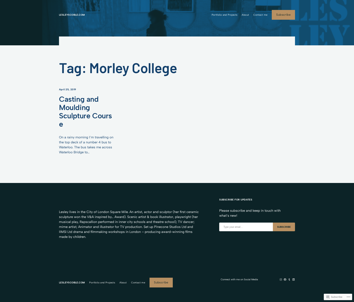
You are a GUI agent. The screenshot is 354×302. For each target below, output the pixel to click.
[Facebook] (285, 279)
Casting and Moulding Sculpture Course (85, 111)
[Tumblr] (289, 279)
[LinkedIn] (293, 279)
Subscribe (283, 14)
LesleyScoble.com (72, 14)
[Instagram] (280, 279)
